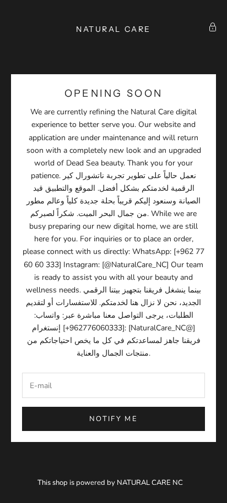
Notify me (113, 419)
